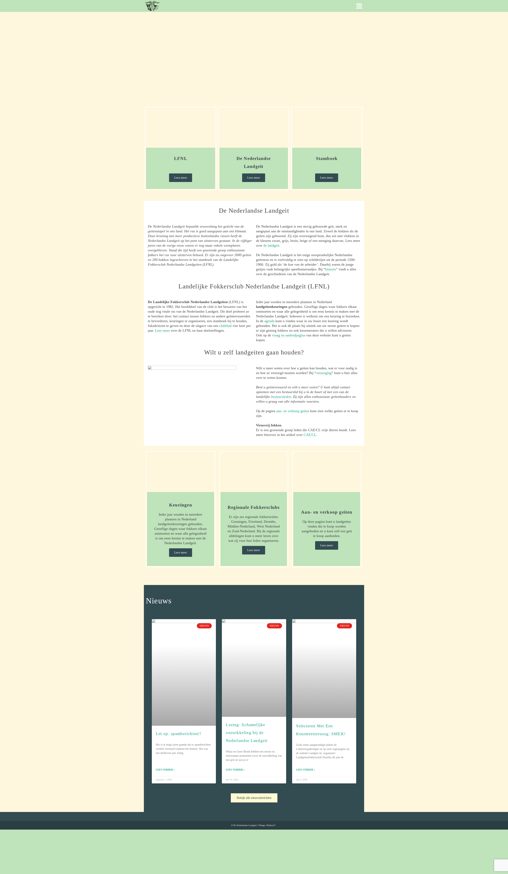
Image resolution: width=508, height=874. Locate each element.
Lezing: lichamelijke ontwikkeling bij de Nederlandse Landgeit (246, 732)
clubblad (225, 326)
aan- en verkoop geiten (292, 411)
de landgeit (271, 245)
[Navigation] (359, 6)
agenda (269, 321)
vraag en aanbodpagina (288, 335)
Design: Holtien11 (267, 825)
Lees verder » (165, 769)
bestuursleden (281, 397)
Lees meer (162, 330)
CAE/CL (310, 435)
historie (330, 269)
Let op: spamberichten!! (179, 733)
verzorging (324, 373)
